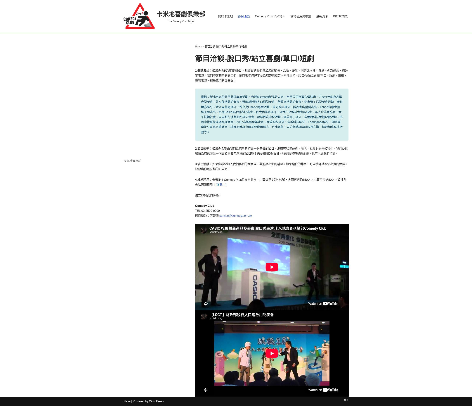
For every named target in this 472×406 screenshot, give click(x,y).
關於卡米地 (225, 16)
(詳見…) (221, 184)
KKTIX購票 (340, 16)
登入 (346, 400)
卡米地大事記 (132, 161)
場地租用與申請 (300, 16)
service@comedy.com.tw (235, 215)
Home (198, 46)
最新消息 (322, 16)
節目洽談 (244, 16)
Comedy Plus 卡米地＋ (270, 16)
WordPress (156, 401)
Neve (127, 401)
